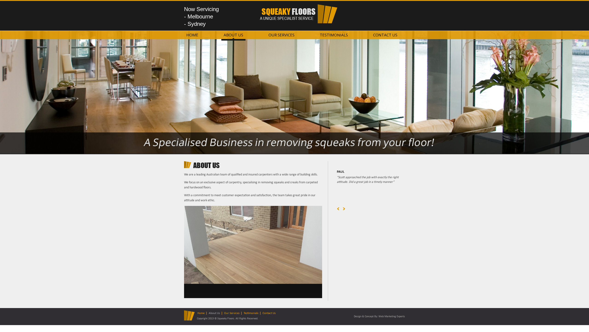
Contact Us (385, 35)
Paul (340, 172)
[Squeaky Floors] (298, 22)
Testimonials (334, 35)
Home (192, 35)
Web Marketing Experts (391, 316)
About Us (233, 35)
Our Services (281, 35)
